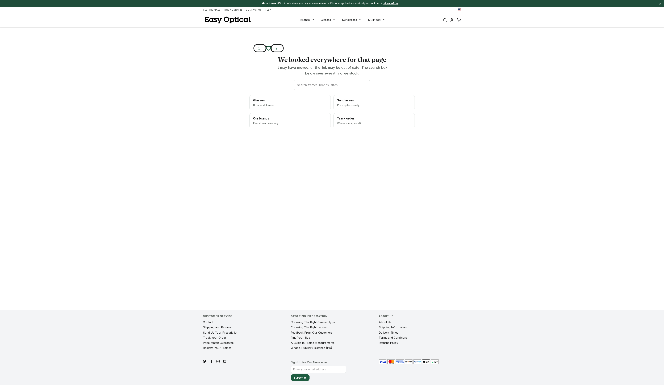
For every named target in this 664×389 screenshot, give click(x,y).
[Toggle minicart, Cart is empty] (459, 20)
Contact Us (253, 10)
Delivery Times (388, 332)
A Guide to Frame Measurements (313, 343)
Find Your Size (233, 10)
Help (268, 10)
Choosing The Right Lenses (309, 327)
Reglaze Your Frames (217, 348)
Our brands (265, 121)
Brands (305, 20)
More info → (390, 3)
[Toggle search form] (445, 20)
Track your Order (214, 337)
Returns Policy (388, 343)
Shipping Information (393, 327)
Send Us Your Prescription (220, 332)
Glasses (326, 20)
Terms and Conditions (393, 337)
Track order (349, 121)
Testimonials (212, 10)
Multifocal (374, 20)
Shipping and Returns (217, 327)
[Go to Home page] (227, 20)
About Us (385, 322)
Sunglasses (349, 20)
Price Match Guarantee (218, 343)
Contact (208, 322)
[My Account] (452, 20)
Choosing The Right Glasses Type (313, 322)
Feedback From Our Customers (311, 332)
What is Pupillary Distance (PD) (311, 348)
